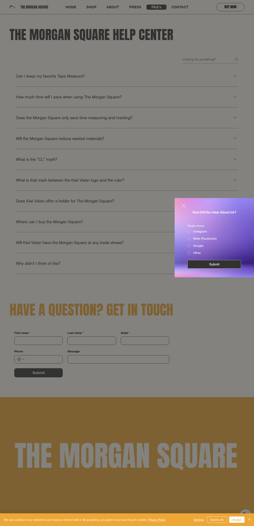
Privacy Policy (156, 520)
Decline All (216, 520)
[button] (183, 206)
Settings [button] (199, 520)
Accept (237, 520)
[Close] (249, 519)
